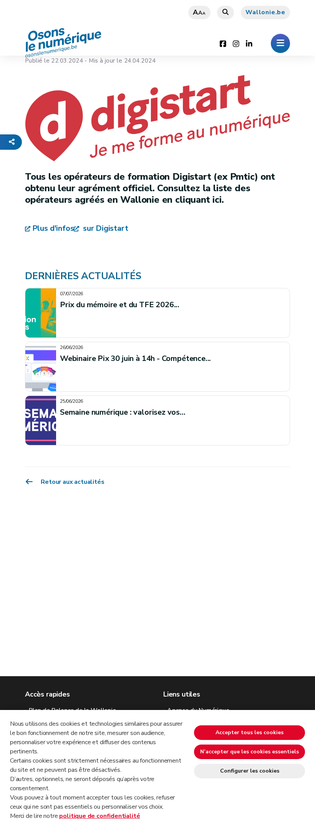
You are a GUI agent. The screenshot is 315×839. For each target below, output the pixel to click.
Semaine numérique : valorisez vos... (123, 412)
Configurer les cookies (249, 770)
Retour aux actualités (72, 482)
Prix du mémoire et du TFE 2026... (119, 305)
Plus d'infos (53, 228)
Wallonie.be (265, 12)
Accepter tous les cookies (250, 732)
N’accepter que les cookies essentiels (249, 751)
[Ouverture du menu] (280, 43)
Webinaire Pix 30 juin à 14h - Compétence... (135, 358)
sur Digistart (104, 228)
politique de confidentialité (99, 816)
